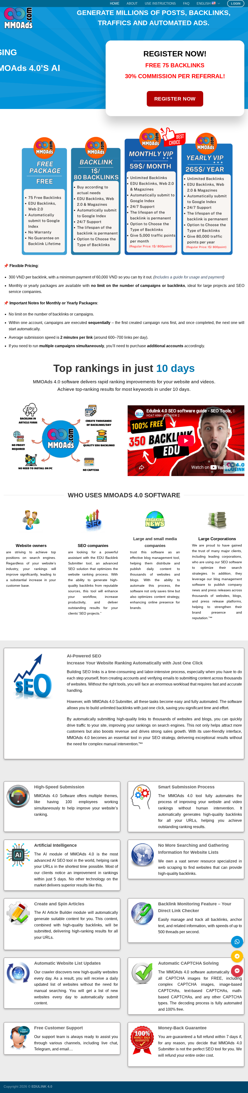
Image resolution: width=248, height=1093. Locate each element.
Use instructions (160, 3)
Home (114, 3)
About (132, 3)
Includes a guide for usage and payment (189, 277)
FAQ (186, 3)
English (203, 3)
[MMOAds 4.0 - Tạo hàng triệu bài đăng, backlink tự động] (36, 18)
